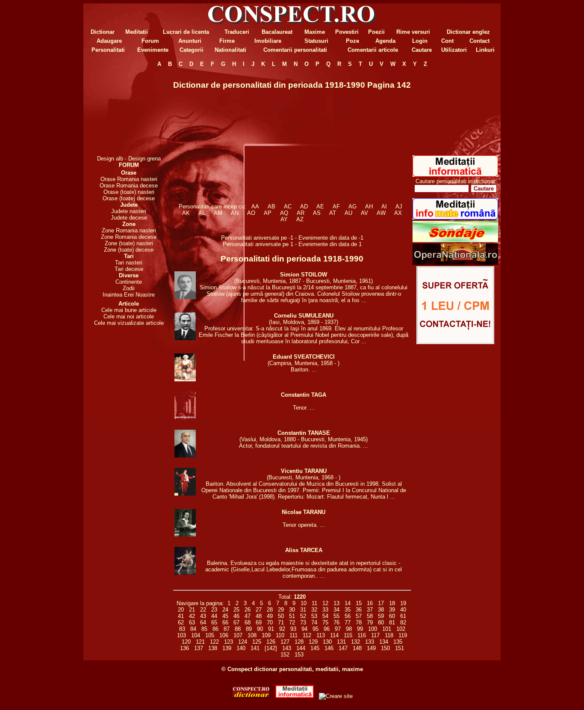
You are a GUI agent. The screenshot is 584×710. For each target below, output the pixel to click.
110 (280, 635)
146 (329, 648)
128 (299, 642)
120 (186, 642)
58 (370, 616)
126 (271, 642)
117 (375, 635)
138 (212, 648)
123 (228, 642)
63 (192, 622)
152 (285, 654)
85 (204, 629)
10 (303, 603)
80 (381, 622)
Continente (128, 282)
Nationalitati (230, 50)
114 (334, 635)
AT (332, 213)
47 (247, 616)
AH (369, 206)
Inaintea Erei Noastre (129, 294)
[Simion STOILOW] (185, 297)
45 (225, 616)
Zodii (129, 288)
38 (381, 609)
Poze (352, 41)
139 (227, 648)
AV (364, 213)
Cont (447, 41)
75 (325, 622)
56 (347, 616)
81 (392, 622)
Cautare (422, 50)
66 (225, 622)
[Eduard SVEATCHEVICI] (185, 379)
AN (234, 213)
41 (181, 616)
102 (401, 629)
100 (372, 629)
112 (307, 635)
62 (181, 622)
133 (369, 642)
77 (347, 622)
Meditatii (136, 32)
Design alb (110, 158)
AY (284, 219)
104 (195, 635)
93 (293, 629)
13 (336, 603)
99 (360, 629)
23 (214, 609)
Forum (150, 41)
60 (392, 616)
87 (226, 629)
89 (249, 629)
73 (303, 622)
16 (370, 603)
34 (336, 609)
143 (286, 648)
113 (321, 635)
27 (258, 609)
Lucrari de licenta (186, 32)
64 (203, 622)
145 (315, 648)
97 (337, 629)
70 (269, 622)
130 (327, 642)
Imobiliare (267, 41)
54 (325, 616)
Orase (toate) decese (129, 198)
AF (336, 206)
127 (285, 642)
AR (300, 213)
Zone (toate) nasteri (129, 243)
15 (358, 603)
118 (389, 635)
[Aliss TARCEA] (185, 573)
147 (343, 648)
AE (320, 206)
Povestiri (347, 32)
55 (336, 616)
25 (236, 609)
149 (371, 648)
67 (236, 622)
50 (281, 616)
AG (352, 206)
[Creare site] (455, 342)
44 (214, 616)
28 (269, 609)
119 (403, 635)
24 (225, 609)
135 (398, 642)
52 (303, 616)
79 (370, 622)
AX (398, 213)
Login (420, 41)
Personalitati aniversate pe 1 (259, 244)
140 (241, 648)
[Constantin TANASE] (185, 455)
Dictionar (103, 32)
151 (399, 648)
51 (292, 616)
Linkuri (485, 50)
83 (182, 629)
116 (362, 635)
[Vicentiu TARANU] (185, 493)
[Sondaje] (455, 240)
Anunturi (189, 41)
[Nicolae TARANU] (185, 535)
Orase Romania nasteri (128, 179)
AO (251, 213)
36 (358, 609)
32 (314, 609)
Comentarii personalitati (295, 50)
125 (257, 642)
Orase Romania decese (129, 185)
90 (260, 629)
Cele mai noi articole (128, 316)
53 (314, 616)
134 (384, 642)
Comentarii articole (373, 50)
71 (281, 622)
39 (392, 609)
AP (267, 213)
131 (341, 642)
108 (252, 635)
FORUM (129, 165)
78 (358, 622)
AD (304, 206)
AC (287, 206)
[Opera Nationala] (455, 263)
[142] (271, 648)
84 (193, 629)
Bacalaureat (277, 32)
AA (255, 206)
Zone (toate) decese (128, 250)
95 (315, 629)
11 (314, 603)
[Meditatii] (455, 175)
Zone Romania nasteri (129, 230)
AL (202, 213)
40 (403, 609)
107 (238, 635)
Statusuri (316, 41)
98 (349, 629)
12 (325, 603)
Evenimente (152, 50)
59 (381, 616)
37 (370, 609)
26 (247, 609)
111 (293, 635)
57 (358, 616)
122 (214, 642)
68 (247, 622)
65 (214, 622)
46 (236, 616)
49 (269, 616)
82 (403, 622)
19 (403, 603)
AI (384, 206)
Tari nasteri (128, 262)
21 (192, 609)
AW (381, 213)
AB (271, 206)
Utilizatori (454, 50)
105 (210, 635)
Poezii (376, 32)
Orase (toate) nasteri (128, 192)
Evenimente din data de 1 (330, 244)
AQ (284, 213)
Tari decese (129, 269)
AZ (300, 219)
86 (215, 629)
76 (336, 622)
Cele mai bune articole (128, 310)
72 (292, 622)
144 (301, 648)
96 (326, 629)
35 (347, 609)
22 (203, 609)
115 (348, 635)
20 (181, 609)
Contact (479, 41)
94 (304, 629)
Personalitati (108, 50)
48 (258, 616)
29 (281, 609)
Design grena (144, 158)
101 (386, 629)
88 (237, 629)
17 (381, 603)
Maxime (314, 32)
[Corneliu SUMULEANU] (185, 338)
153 (299, 654)
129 (313, 642)
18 (392, 603)
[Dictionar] (251, 696)
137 (198, 648)
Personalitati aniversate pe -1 (258, 238)
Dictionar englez (468, 32)
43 (203, 616)
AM (218, 213)
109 (266, 635)
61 (403, 616)
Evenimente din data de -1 (330, 238)
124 (242, 642)
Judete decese (129, 217)
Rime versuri (413, 32)
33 (325, 609)
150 (385, 648)
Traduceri (236, 32)
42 (192, 616)
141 (255, 648)
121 (200, 642)
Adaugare (109, 41)
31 (303, 609)
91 (271, 629)
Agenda (385, 41)
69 (258, 622)
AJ (399, 206)
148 (357, 648)
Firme (227, 41)
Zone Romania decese (128, 237)
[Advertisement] (128, 111)
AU (348, 213)
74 (314, 622)
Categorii (192, 50)
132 (355, 642)
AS (317, 213)
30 (292, 609)
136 (184, 648)
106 (224, 635)
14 (347, 603)
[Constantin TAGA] (185, 417)
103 (181, 635)
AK (186, 213)
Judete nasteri (128, 211)
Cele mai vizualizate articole (129, 323)
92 (282, 629)
